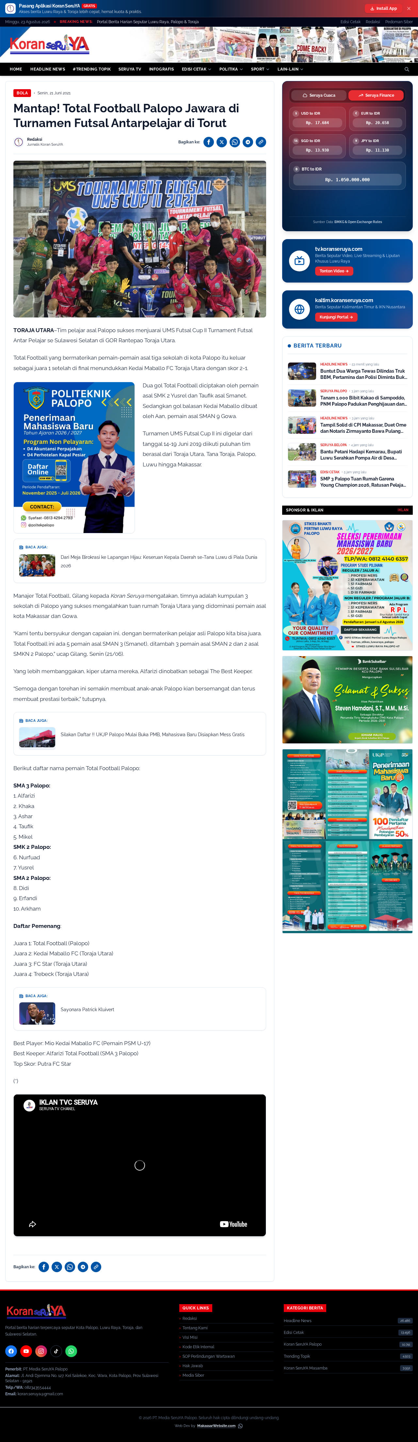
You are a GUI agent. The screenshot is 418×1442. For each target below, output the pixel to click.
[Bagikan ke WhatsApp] (235, 142)
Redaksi (373, 22)
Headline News (298, 1321)
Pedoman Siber (399, 22)
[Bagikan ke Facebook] (208, 142)
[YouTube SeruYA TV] (26, 1351)
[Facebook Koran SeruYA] (11, 1351)
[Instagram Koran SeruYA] (41, 1351)
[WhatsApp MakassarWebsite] (240, 1426)
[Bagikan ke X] (222, 142)
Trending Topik (297, 1356)
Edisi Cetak (351, 22)
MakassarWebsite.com (216, 1426)
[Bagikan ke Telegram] (248, 142)
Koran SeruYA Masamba (306, 1368)
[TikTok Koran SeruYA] (56, 1351)
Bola (22, 93)
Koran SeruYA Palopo (303, 1344)
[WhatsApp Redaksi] (71, 1351)
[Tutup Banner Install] (409, 8)
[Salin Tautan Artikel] (261, 142)
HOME (16, 69)
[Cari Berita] (407, 69)
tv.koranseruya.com (338, 249)
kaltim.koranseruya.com (344, 300)
